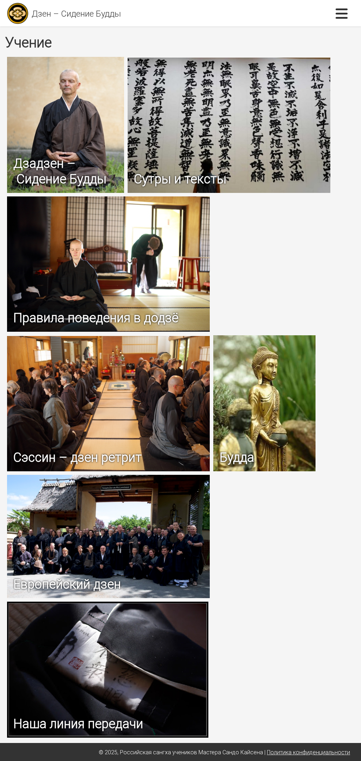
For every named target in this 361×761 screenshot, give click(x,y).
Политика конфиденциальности (308, 752)
